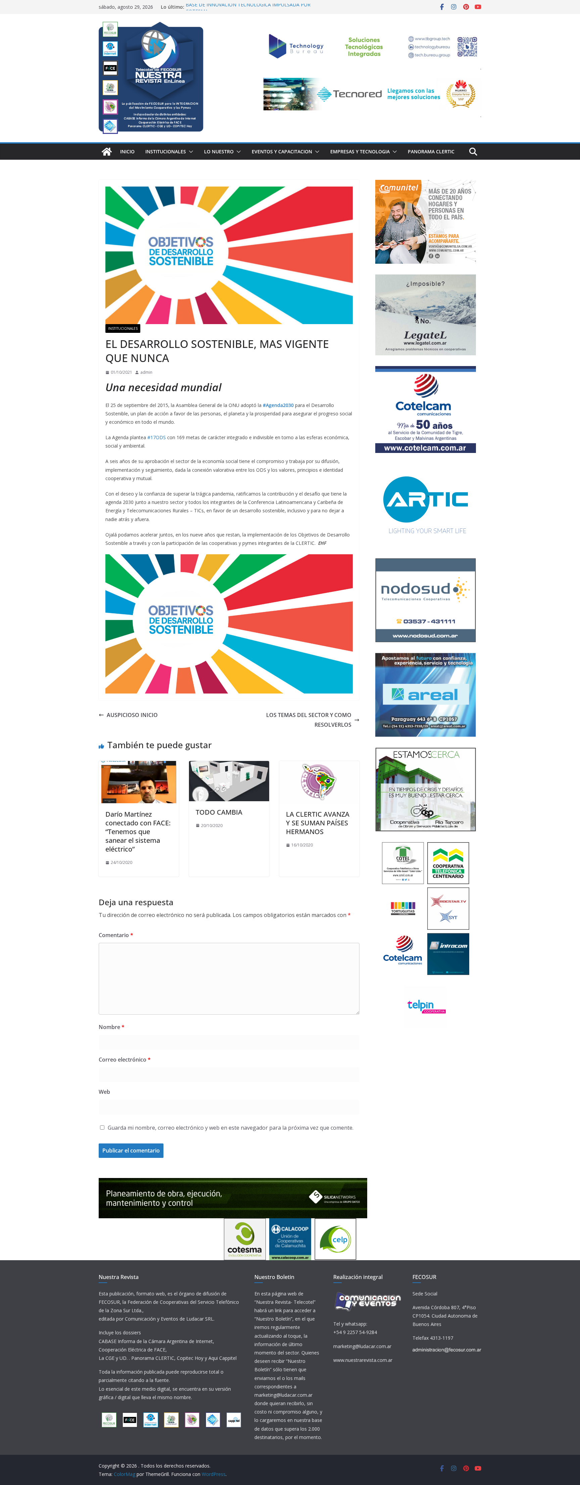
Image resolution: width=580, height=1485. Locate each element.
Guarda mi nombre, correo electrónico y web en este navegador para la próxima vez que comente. (230, 1127)
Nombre (112, 1027)
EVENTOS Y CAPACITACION (282, 151)
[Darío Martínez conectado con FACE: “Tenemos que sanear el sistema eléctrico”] (139, 765)
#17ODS (156, 437)
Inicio (127, 151)
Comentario (116, 935)
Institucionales (165, 151)
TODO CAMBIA (219, 812)
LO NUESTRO (219, 151)
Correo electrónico (125, 1059)
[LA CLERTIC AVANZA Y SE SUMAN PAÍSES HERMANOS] (319, 765)
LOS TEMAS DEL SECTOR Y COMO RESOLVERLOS (308, 719)
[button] (189, 151)
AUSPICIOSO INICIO (132, 715)
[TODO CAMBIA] (229, 765)
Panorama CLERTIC (431, 151)
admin (146, 372)
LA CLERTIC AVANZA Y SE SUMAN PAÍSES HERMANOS (317, 823)
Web (104, 1091)
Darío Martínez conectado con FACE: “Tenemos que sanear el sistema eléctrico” (138, 832)
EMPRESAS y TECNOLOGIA (360, 151)
